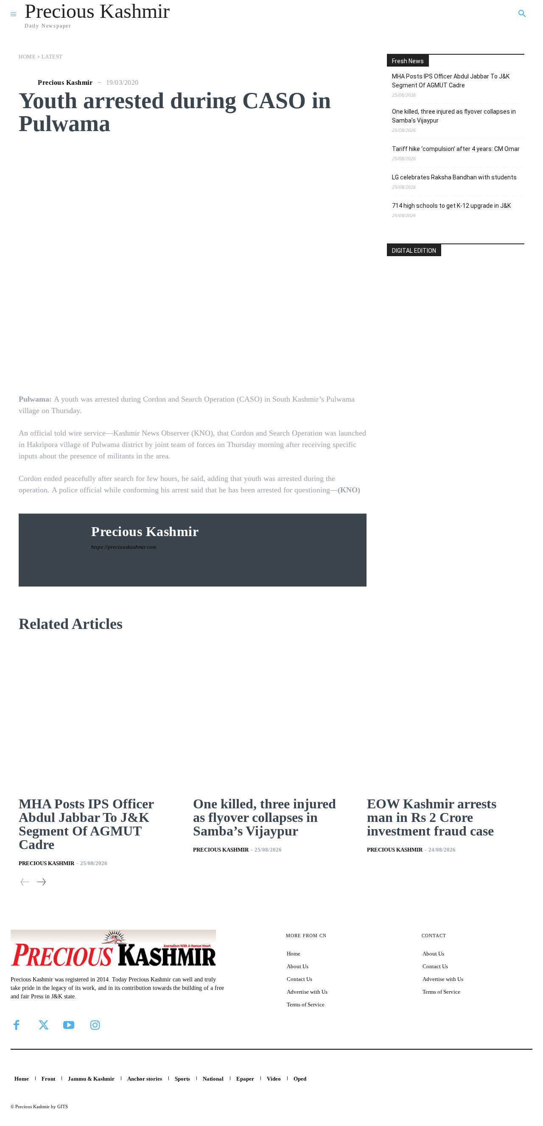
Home (27, 56)
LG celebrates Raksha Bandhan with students (454, 177)
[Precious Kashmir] (27, 82)
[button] (522, 14)
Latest (52, 56)
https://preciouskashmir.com (123, 547)
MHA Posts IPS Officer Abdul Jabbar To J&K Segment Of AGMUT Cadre (450, 81)
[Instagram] (95, 1025)
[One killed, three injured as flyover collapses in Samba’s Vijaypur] (271, 716)
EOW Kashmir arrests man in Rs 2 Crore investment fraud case (431, 817)
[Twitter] (42, 1025)
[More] (334, 365)
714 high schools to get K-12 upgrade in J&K (451, 205)
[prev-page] (25, 882)
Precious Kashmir (65, 82)
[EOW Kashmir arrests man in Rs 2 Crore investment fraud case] (445, 716)
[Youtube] (68, 1025)
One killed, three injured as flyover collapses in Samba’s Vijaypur (454, 116)
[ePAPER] (455, 317)
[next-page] (41, 882)
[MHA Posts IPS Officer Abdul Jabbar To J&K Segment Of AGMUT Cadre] (97, 716)
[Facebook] (16, 1025)
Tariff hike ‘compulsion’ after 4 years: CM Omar (456, 148)
